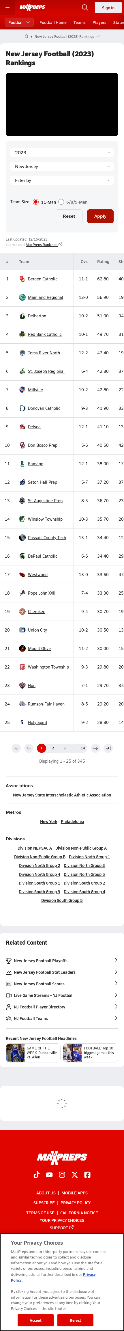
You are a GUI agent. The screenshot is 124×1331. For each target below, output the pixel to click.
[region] (62, 1282)
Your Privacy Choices (62, 1219)
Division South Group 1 (39, 882)
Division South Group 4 (84, 891)
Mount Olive (39, 648)
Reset (69, 216)
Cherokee (36, 611)
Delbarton (37, 316)
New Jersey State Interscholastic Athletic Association (62, 794)
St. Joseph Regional (46, 371)
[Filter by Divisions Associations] (62, 180)
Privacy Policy (76, 1202)
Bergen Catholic (42, 279)
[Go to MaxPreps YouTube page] (49, 1175)
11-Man (48, 202)
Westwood (38, 574)
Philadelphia (72, 821)
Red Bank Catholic (45, 334)
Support (59, 1227)
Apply (100, 216)
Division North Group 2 (39, 865)
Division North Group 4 (39, 874)
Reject (75, 1320)
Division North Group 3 (84, 865)
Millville (35, 389)
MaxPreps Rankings (41, 244)
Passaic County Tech (47, 537)
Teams (80, 22)
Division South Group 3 (39, 891)
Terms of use (40, 1212)
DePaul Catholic (42, 556)
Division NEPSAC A (35, 847)
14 (83, 748)
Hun (31, 685)
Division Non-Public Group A (81, 847)
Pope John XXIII (42, 593)
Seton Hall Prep (42, 482)
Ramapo (35, 463)
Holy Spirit (37, 722)
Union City (37, 630)
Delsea (34, 426)
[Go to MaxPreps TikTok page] (36, 1175)
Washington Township (48, 667)
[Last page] (108, 748)
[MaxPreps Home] (33, 7)
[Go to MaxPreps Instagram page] (62, 1175)
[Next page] (95, 748)
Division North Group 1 (89, 856)
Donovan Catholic (44, 408)
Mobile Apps (74, 1193)
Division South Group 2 (84, 882)
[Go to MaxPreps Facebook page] (87, 1175)
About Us (46, 1193)
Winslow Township (45, 519)
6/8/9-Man (76, 202)
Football (16, 22)
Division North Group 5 (84, 874)
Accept (36, 1320)
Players (99, 22)
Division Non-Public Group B (39, 856)
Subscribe (44, 1202)
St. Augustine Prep (45, 500)
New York (48, 821)
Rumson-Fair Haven (46, 704)
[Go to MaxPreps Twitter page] (74, 1175)
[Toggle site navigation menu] (7, 7)
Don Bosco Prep (42, 445)
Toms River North (44, 352)
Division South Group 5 (62, 900)
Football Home (53, 22)
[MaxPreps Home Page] (26, 36)
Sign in (108, 7)
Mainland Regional (45, 297)
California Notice (79, 1212)
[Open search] (85, 7)
